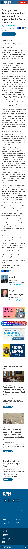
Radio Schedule (18, 513)
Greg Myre (13, 291)
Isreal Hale (5, 398)
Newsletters (17, 506)
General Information (7, 506)
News (4, 427)
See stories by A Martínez (16, 284)
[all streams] (26, 547)
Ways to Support (18, 516)
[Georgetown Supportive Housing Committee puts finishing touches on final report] (13, 376)
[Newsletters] (14, 335)
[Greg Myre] (4, 293)
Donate (23, 2)
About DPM (5, 519)
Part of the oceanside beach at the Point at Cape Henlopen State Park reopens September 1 (13, 434)
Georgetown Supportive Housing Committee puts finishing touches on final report (14, 391)
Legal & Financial (6, 510)
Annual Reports (6, 516)
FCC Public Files (6, 513)
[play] (2, 547)
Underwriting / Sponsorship (6, 523)
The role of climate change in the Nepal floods (11, 463)
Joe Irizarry (5, 442)
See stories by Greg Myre (16, 300)
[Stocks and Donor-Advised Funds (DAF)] (14, 312)
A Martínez (9, 25)
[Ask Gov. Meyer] (14, 350)
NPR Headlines (6, 459)
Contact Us (17, 522)
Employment (17, 519)
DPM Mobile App (18, 510)
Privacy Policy (18, 504)
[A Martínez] (4, 279)
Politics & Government (7, 385)
